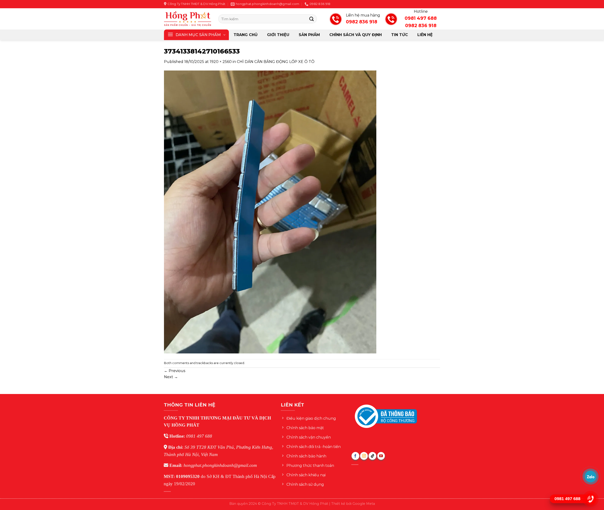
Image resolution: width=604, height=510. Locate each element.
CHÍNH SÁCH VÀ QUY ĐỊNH (355, 35)
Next (171, 377)
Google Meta (363, 504)
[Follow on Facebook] (355, 456)
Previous (174, 371)
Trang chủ (246, 35)
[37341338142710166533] (270, 211)
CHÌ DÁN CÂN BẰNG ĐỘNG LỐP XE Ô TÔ (276, 61)
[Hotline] (590, 498)
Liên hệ (425, 35)
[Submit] (311, 18)
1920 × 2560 (221, 61)
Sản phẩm (309, 35)
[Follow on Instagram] (364, 456)
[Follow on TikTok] (372, 456)
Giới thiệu (278, 35)
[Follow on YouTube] (381, 456)
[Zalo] (590, 476)
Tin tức (399, 35)
